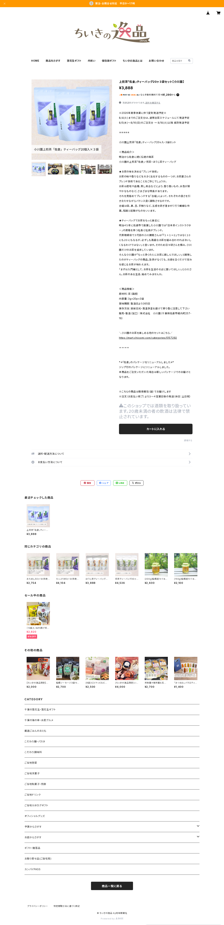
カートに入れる (156, 429)
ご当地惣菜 (30, 762)
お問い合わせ (156, 60)
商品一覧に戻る (112, 886)
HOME (35, 60)
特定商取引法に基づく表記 (67, 906)
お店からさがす (33, 837)
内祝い (92, 60)
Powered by (108, 918)
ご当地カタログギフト (36, 805)
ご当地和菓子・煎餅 (35, 784)
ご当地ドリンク (32, 794)
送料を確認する (152, 102)
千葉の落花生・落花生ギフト (40, 709)
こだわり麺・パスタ (34, 741)
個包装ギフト (109, 60)
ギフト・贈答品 (32, 847)
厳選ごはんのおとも (35, 730)
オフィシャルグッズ (34, 815)
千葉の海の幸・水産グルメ (38, 720)
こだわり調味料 (33, 752)
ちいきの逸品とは (132, 60)
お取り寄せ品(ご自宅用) (38, 858)
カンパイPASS (32, 869)
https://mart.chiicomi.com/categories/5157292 (148, 337)
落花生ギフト (74, 60)
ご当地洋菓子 (32, 773)
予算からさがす (33, 826)
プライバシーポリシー (37, 906)
